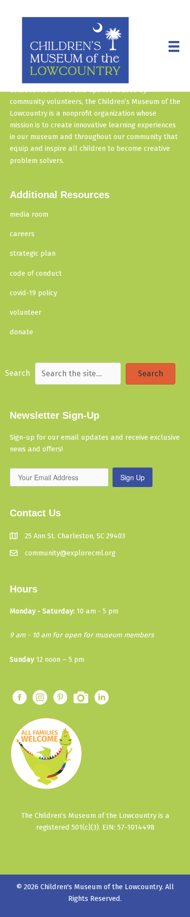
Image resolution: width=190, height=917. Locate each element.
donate (21, 331)
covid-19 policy (33, 292)
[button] (150, 374)
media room (29, 214)
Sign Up (132, 477)
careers (22, 233)
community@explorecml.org (70, 553)
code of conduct (36, 273)
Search (17, 373)
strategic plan (33, 253)
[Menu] (174, 46)
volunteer (25, 312)
